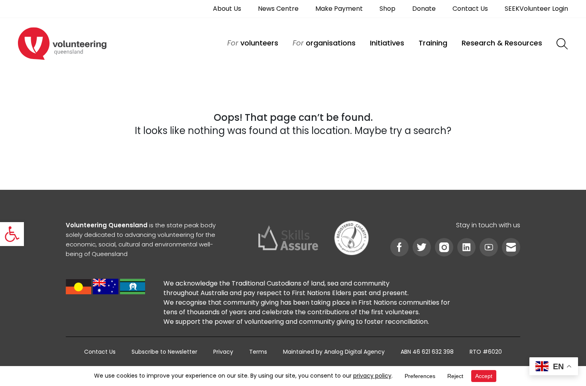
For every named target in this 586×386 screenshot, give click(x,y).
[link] (12, 234)
